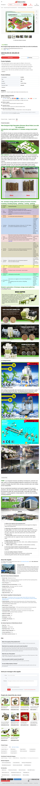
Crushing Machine (32, 749)
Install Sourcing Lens (6, 780)
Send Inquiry (10, 57)
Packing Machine (27, 598)
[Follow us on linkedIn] (28, 780)
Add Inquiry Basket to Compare (20, 40)
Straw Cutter (12, 598)
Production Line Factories (12, 769)
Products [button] (10, 4)
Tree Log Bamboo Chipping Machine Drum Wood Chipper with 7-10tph (5, 738)
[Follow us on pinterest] (38, 779)
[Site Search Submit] (25, 5)
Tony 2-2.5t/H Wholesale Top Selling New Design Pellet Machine (5, 723)
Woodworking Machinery (22, 7)
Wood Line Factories (22, 769)
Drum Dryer (30, 597)
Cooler (22, 598)
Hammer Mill (25, 597)
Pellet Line (15, 597)
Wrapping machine (5, 599)
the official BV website (25, 561)
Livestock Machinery (16, 762)
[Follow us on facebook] (32, 779)
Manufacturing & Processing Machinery (10, 7)
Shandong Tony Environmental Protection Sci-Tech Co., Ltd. (13, 48)
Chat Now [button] (30, 57)
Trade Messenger (17, 779)
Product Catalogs (16, 747)
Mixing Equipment (4, 752)
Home (2, 7)
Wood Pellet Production (5, 774)
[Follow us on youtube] (36, 779)
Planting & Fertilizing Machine (26, 762)
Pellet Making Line (26, 772)
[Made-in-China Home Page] (20, 2)
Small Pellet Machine (27, 765)
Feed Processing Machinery (6, 762)
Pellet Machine (10, 597)
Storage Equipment (14, 752)
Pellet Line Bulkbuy (26, 774)
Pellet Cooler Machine (23, 751)
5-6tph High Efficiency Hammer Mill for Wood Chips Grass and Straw (34, 723)
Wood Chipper (20, 597)
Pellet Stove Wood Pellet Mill (17, 765)
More (2, 776)
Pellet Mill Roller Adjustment (6, 765)
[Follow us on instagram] (35, 779)
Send (9, 689)
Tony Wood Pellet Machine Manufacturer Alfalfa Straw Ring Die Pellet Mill (15, 738)
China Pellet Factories (31, 769)
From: (6, 675)
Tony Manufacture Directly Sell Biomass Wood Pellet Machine (15, 707)
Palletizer (31, 598)
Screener (8, 598)
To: (6, 678)
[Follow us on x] (33, 779)
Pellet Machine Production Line (16, 772)
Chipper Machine (22, 749)
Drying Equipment (4, 751)
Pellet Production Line (5, 772)
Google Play (10, 779)
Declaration (31, 783)
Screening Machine (14, 751)
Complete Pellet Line (4, 749)
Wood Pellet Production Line (16, 774)
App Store (4, 779)
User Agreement (25, 783)
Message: (5, 680)
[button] (1, 1)
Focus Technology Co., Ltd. (13, 783)
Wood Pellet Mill (29, 7)
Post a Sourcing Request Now (30, 689)
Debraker (35, 598)
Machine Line (4, 769)
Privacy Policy (36, 783)
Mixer (6, 598)
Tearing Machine (18, 598)
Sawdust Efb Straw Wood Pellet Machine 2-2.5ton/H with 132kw (15, 723)
